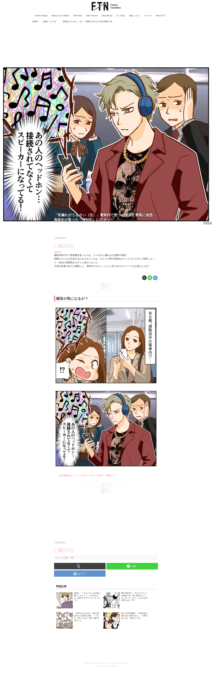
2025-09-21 (60, 238)
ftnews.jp (207, 223)
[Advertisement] (106, 44)
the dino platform (109, 666)
